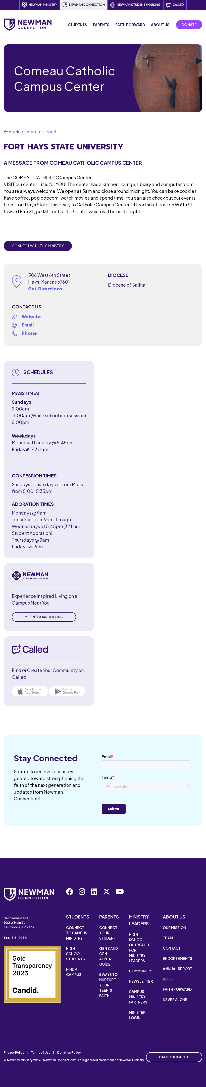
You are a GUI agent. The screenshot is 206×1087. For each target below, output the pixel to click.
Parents (101, 24)
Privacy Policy (14, 1052)
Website (31, 316)
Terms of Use (40, 1052)
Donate (189, 24)
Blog (168, 979)
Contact (172, 948)
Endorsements (177, 958)
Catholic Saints (174, 1057)
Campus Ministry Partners (138, 996)
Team (168, 938)
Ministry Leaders (139, 920)
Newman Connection (87, 5)
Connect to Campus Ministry (76, 932)
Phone (29, 333)
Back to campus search (33, 131)
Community (140, 971)
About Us (160, 24)
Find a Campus (73, 972)
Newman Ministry (43, 5)
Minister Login (137, 1015)
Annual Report (177, 968)
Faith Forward (130, 24)
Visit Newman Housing (44, 617)
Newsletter (141, 981)
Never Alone (175, 999)
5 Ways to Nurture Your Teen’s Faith (108, 985)
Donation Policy (69, 1052)
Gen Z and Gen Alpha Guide (108, 956)
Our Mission (174, 927)
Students (77, 24)
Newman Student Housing (139, 5)
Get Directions (45, 288)
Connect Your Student (108, 932)
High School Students (75, 953)
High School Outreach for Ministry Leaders (139, 947)
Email (28, 324)
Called (178, 5)
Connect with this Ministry (38, 245)
